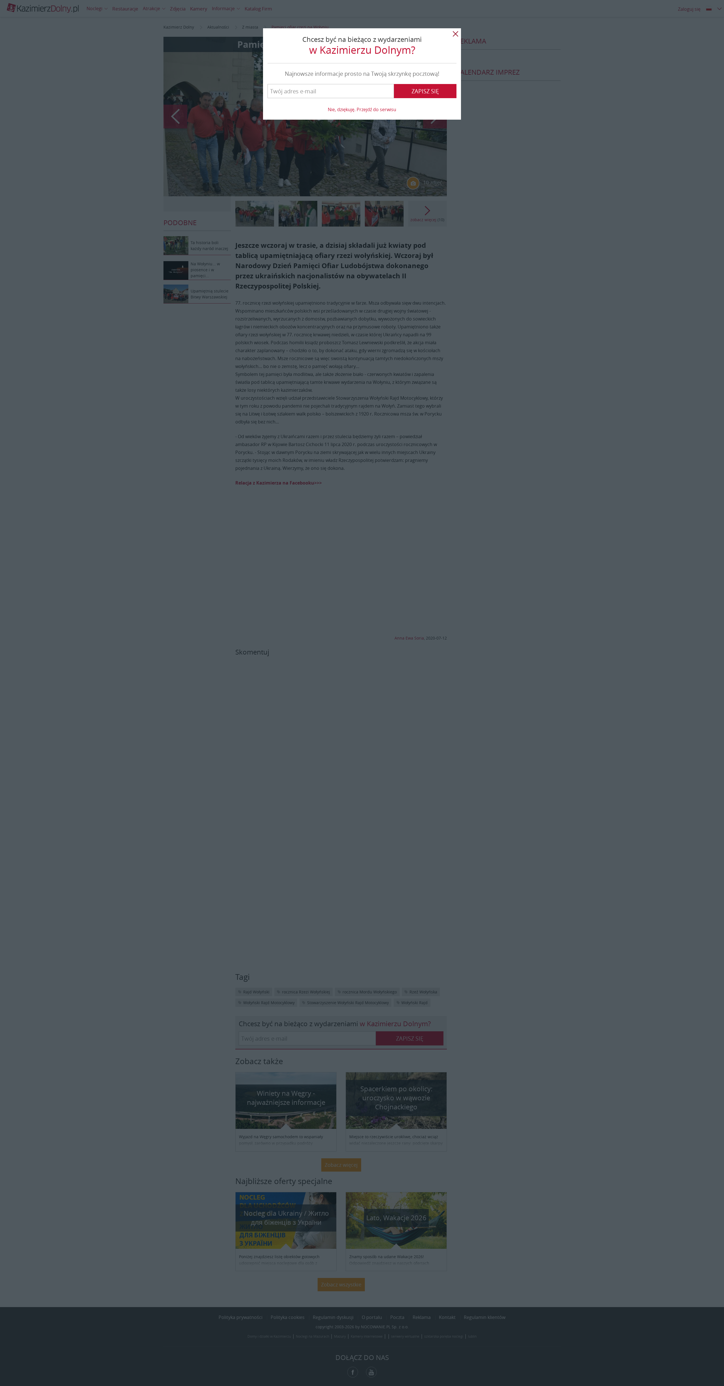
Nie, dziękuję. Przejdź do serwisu (362, 109)
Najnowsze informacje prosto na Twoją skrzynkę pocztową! (362, 73)
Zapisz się (425, 91)
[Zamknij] (455, 34)
